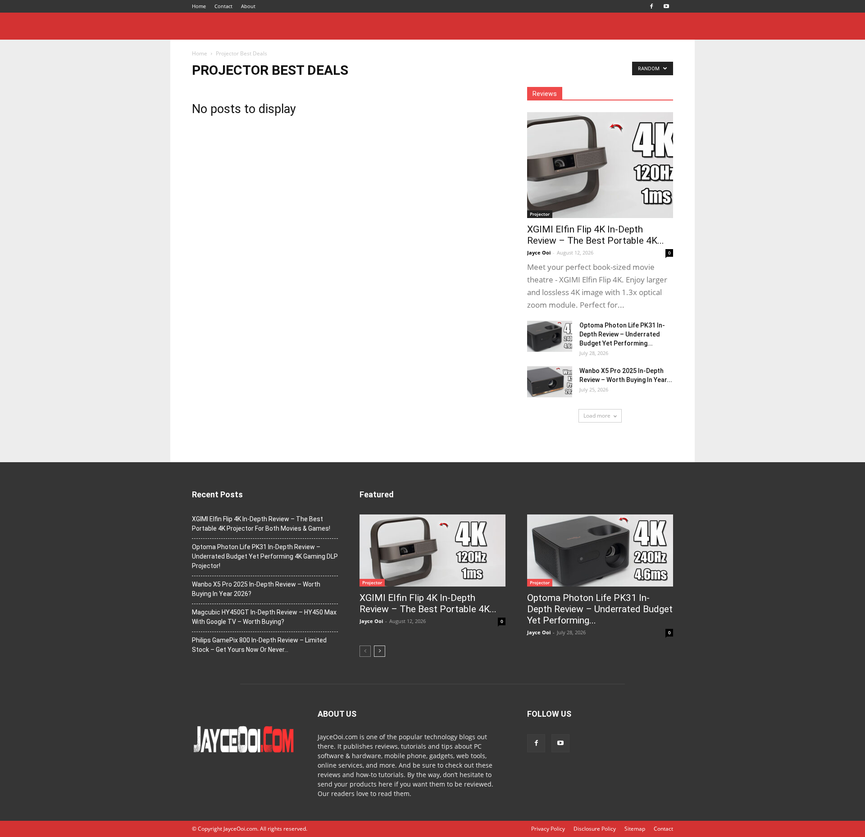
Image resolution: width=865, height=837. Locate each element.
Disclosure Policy (595, 828)
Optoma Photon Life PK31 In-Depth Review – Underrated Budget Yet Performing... (622, 334)
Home (199, 6)
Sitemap (634, 828)
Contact (223, 6)
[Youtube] (666, 6)
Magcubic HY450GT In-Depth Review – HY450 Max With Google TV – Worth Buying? (264, 617)
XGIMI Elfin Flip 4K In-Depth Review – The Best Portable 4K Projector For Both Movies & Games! (261, 523)
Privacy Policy (548, 828)
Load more (596, 415)
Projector (540, 214)
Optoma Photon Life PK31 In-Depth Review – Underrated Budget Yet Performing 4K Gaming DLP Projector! (265, 556)
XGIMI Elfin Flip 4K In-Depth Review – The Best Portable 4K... (595, 235)
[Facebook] (651, 6)
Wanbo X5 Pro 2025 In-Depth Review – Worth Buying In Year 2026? (256, 589)
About (248, 6)
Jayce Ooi (539, 252)
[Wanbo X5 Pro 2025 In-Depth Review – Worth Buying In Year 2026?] (549, 381)
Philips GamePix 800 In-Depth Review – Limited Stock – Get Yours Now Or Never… (259, 645)
